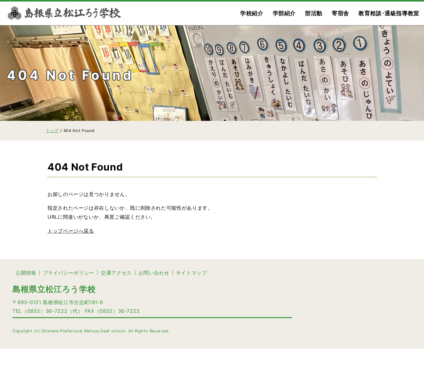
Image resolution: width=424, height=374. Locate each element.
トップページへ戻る (70, 231)
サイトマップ (191, 272)
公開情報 (26, 272)
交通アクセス (116, 272)
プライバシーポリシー (68, 272)
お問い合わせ (153, 272)
